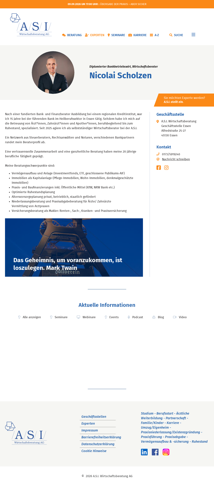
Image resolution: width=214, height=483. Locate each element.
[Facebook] (155, 454)
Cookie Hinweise (93, 451)
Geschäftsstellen (93, 416)
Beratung (74, 35)
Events (114, 317)
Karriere (140, 35)
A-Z (157, 35)
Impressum (89, 430)
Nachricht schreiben (176, 159)
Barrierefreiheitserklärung (101, 437)
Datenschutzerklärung (98, 444)
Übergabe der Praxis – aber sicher (123, 4)
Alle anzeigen (32, 317)
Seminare (118, 35)
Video (183, 317)
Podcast (137, 317)
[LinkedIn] (144, 454)
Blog (161, 317)
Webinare (89, 317)
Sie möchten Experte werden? (184, 100)
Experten (97, 35)
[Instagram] (166, 454)
